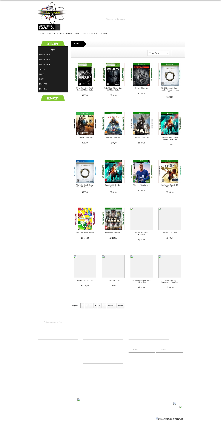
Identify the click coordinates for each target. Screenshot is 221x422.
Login (121, 10)
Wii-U (41, 74)
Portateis (176, 27)
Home (41, 34)
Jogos (122, 27)
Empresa (51, 34)
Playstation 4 (44, 59)
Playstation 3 (44, 54)
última (120, 306)
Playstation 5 (44, 64)
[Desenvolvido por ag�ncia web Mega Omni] (169, 418)
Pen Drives (163, 27)
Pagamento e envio (45, 351)
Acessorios (68, 27)
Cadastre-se (130, 10)
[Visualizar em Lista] (180, 53)
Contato (104, 34)
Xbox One (43, 89)
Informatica (110, 27)
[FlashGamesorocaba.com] (52, 23)
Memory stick (135, 27)
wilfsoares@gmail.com (46, 361)
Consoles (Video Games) (89, 27)
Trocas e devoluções (45, 345)
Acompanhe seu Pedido (86, 34)
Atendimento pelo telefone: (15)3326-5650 (53, 358)
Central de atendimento (46, 342)
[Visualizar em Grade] (174, 53)
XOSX (41, 79)
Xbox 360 (43, 84)
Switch (42, 69)
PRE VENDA (150, 27)
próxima (111, 306)
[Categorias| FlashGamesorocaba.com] (49, 27)
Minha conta (42, 355)
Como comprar (64, 34)
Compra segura (43, 348)
